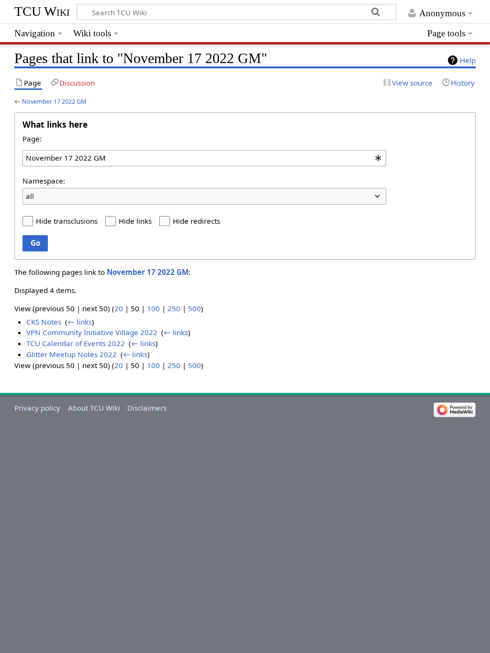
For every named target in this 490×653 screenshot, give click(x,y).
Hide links (135, 221)
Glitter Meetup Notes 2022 (71, 354)
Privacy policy (37, 408)
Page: (32, 138)
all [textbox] (30, 196)
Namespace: (43, 180)
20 (118, 308)
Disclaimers (147, 408)
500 (194, 308)
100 (153, 308)
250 (173, 308)
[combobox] (204, 158)
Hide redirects (196, 221)
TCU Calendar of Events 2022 (75, 343)
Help (468, 60)
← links (79, 321)
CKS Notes (43, 321)
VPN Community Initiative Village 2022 (91, 332)
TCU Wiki (42, 11)
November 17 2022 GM (54, 101)
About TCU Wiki (94, 408)
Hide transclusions (67, 221)
